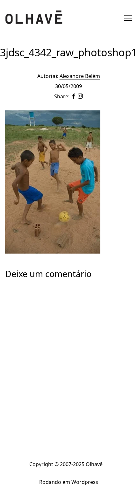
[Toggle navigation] (128, 18)
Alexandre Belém (80, 76)
